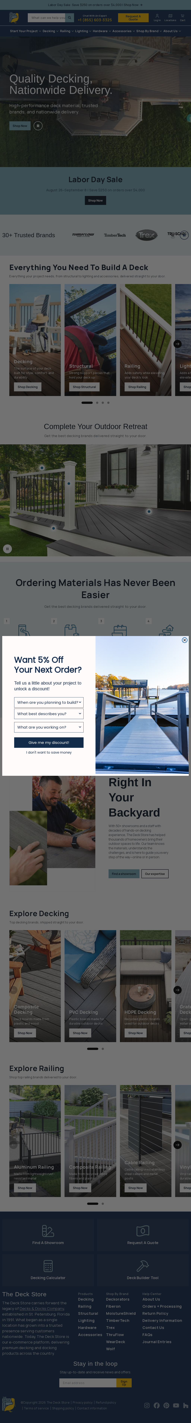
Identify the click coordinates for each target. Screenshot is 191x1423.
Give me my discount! (49, 742)
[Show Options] (80, 702)
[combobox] (47, 702)
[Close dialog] (184, 640)
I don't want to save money (49, 752)
